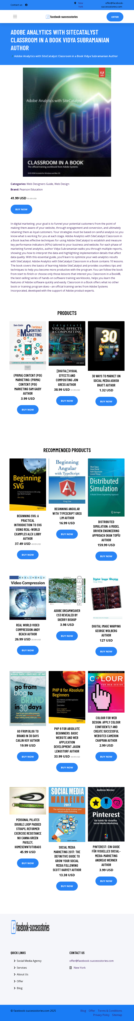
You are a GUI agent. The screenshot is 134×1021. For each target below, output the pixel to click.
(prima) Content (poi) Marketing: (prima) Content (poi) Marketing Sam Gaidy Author (28, 384)
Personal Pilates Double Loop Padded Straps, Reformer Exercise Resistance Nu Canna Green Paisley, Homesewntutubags (27, 833)
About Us (22, 974)
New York (80, 967)
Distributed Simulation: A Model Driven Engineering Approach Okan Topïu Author (106, 531)
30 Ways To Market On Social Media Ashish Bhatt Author (106, 380)
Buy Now (21, 209)
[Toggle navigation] (15, 16)
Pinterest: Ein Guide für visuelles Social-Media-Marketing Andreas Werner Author (106, 856)
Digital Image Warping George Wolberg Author (106, 630)
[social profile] (26, 5)
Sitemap (117, 1015)
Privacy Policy (101, 1015)
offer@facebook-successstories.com (91, 961)
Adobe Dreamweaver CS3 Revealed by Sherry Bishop (67, 615)
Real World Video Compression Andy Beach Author (28, 629)
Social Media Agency (29, 961)
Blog (20, 988)
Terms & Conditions (110, 1010)
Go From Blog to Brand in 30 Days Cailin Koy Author (28, 735)
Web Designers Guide (40, 184)
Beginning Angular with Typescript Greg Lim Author (67, 513)
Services (22, 967)
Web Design (61, 184)
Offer (115, 16)
